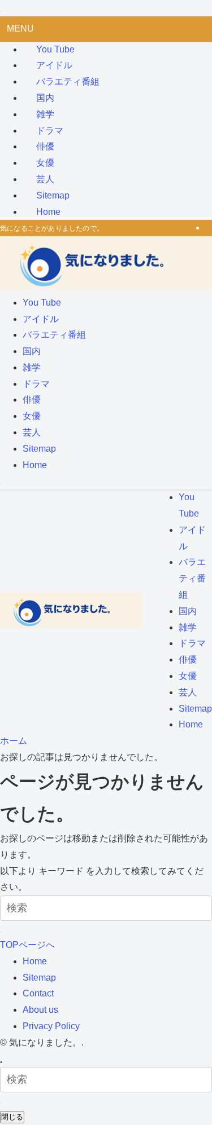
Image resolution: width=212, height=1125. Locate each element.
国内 (45, 98)
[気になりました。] (106, 286)
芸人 (45, 179)
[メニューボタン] (1, 484)
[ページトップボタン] (1, 1062)
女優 (45, 162)
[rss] (208, 227)
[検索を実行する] (1, 931)
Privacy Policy (51, 1026)
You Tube (55, 49)
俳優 (45, 146)
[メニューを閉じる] (1, 11)
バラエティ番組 (67, 81)
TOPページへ (27, 945)
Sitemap (53, 195)
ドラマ (49, 130)
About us (40, 1009)
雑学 (45, 114)
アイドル (54, 65)
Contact (38, 993)
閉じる (12, 1117)
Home (48, 212)
